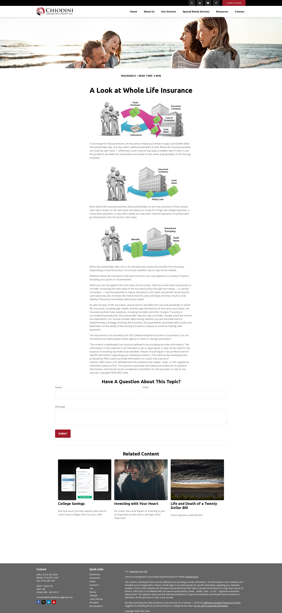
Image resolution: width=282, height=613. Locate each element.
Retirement (94, 574)
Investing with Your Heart (136, 504)
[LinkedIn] (200, 3)
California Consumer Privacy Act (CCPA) (222, 602)
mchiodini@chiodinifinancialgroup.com (54, 597)
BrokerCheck (192, 576)
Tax (91, 588)
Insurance (94, 585)
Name (58, 387)
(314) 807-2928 (51, 577)
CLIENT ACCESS (234, 3)
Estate (92, 581)
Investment (94, 578)
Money (92, 592)
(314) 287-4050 (50, 574)
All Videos (94, 602)
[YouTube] (208, 3)
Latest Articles (96, 599)
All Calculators (96, 606)
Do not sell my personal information (211, 605)
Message (60, 406)
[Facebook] (216, 3)
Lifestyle (93, 595)
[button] (133, 11)
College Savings (71, 504)
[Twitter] (192, 3)
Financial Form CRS (138, 571)
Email (145, 387)
